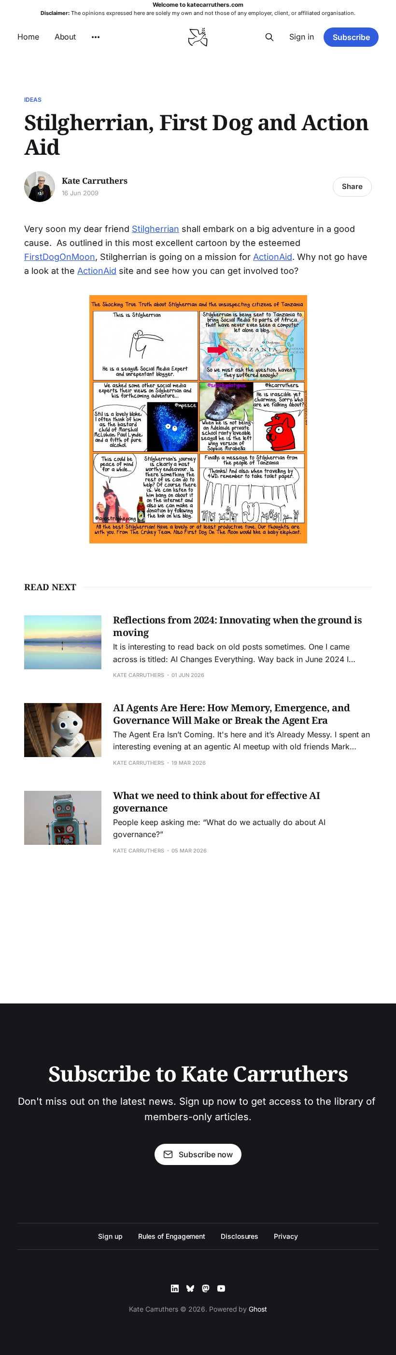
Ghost (258, 1309)
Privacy (285, 1236)
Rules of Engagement (171, 1236)
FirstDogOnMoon (59, 257)
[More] (95, 37)
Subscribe (351, 37)
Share (352, 186)
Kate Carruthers (94, 181)
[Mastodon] (206, 1288)
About (65, 36)
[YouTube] (221, 1288)
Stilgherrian (155, 229)
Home (28, 36)
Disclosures (239, 1236)
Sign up (110, 1236)
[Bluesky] (190, 1288)
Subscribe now (206, 1154)
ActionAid (272, 257)
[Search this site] (269, 37)
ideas (33, 99)
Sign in (301, 36)
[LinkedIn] (175, 1288)
